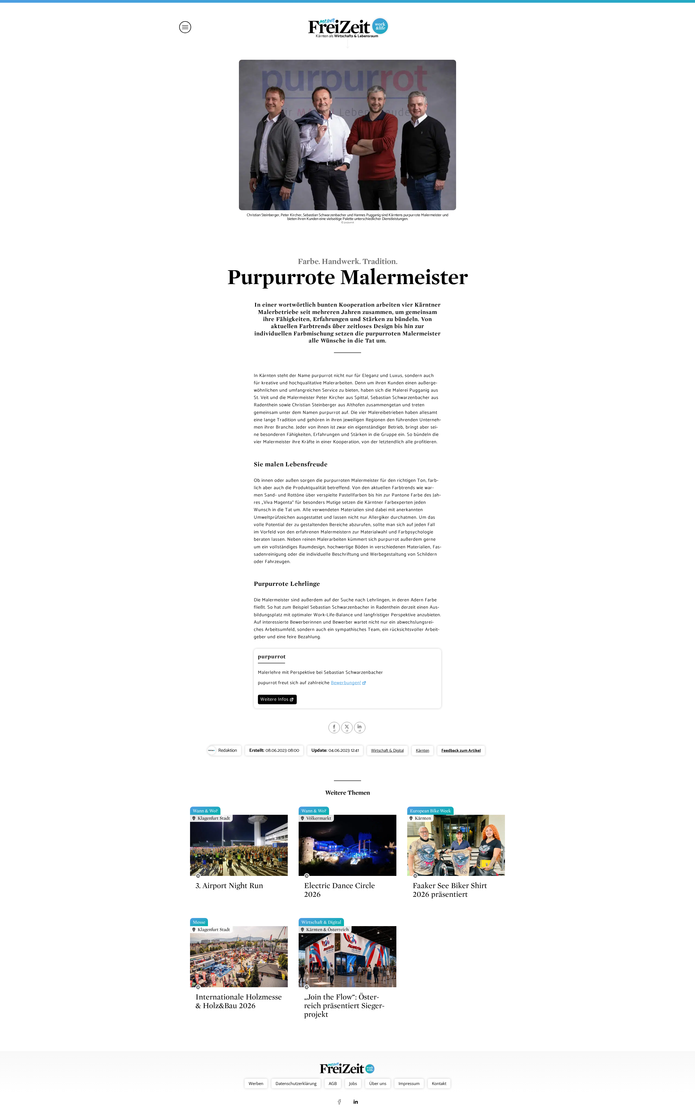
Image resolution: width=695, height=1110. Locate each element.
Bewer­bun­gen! (346, 683)
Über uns (377, 1083)
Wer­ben (256, 1083)
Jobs (353, 1083)
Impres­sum (409, 1083)
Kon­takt (439, 1083)
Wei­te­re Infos (274, 699)
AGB (333, 1083)
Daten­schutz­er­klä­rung (296, 1083)
